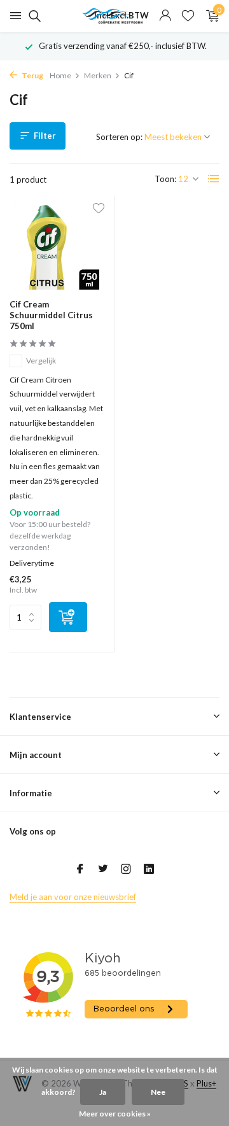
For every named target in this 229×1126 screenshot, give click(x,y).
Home (60, 75)
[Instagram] (126, 869)
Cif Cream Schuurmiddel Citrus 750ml (51, 315)
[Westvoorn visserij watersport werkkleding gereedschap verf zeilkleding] (114, 16)
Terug (31, 75)
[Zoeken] (33, 16)
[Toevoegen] (68, 617)
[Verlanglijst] (188, 16)
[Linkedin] (149, 869)
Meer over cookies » (115, 1113)
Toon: (165, 179)
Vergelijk (41, 360)
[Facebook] (80, 869)
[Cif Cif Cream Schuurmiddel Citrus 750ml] (57, 247)
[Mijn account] (165, 16)
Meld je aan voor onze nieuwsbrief (73, 897)
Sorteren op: (119, 137)
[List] (213, 179)
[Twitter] (103, 869)
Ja (102, 1092)
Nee (158, 1092)
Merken (97, 75)
